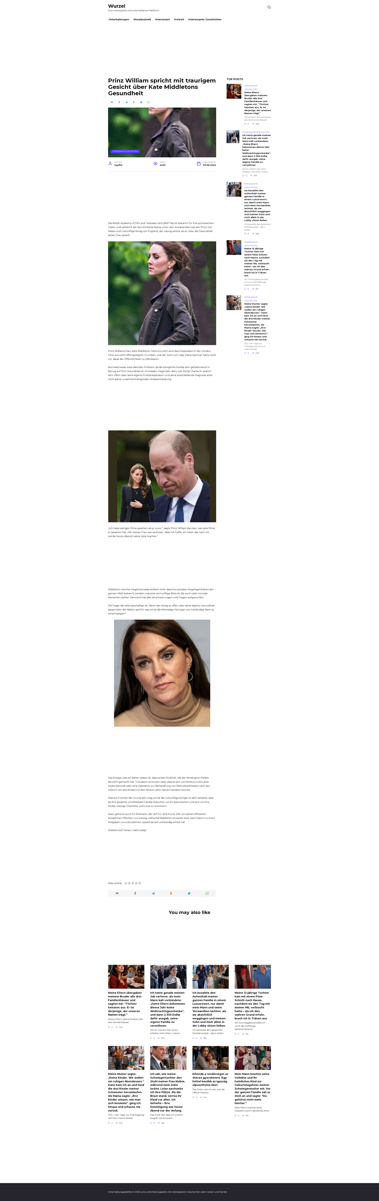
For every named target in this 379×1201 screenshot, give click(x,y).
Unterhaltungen (119, 19)
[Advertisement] (189, 53)
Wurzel (116, 6)
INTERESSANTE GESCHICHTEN (125, 151)
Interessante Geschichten (204, 19)
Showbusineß (142, 19)
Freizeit (179, 19)
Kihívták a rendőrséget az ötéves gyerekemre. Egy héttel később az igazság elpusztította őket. (210, 1079)
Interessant (162, 19)
